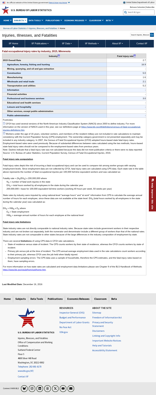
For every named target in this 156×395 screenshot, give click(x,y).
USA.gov (63, 332)
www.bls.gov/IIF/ (26, 370)
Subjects (20, 299)
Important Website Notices (106, 340)
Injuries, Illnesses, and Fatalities (43, 28)
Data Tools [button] (35, 20)
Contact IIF (23, 376)
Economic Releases (78, 299)
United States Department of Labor (140, 2)
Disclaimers (98, 330)
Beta (114, 299)
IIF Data (66, 43)
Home (7, 299)
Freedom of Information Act (107, 317)
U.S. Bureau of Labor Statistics (31, 10)
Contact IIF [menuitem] (141, 43)
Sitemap (96, 312)
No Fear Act (65, 327)
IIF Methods (91, 43)
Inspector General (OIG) (71, 312)
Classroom (100, 299)
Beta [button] (108, 20)
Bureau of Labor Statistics (15, 28)
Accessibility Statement (104, 350)
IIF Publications (39, 43)
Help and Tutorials (102, 345)
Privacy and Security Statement (102, 324)
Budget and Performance (72, 317)
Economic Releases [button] (74, 20)
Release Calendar (137, 7)
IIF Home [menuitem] (13, 43)
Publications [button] (53, 20)
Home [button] (7, 20)
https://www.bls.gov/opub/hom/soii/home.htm (24, 269)
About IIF (116, 43)
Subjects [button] (19, 20)
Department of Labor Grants (74, 322)
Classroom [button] (95, 20)
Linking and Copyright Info (106, 335)
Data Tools (36, 299)
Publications (55, 299)
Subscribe (150, 7)
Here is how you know (58, 2)
